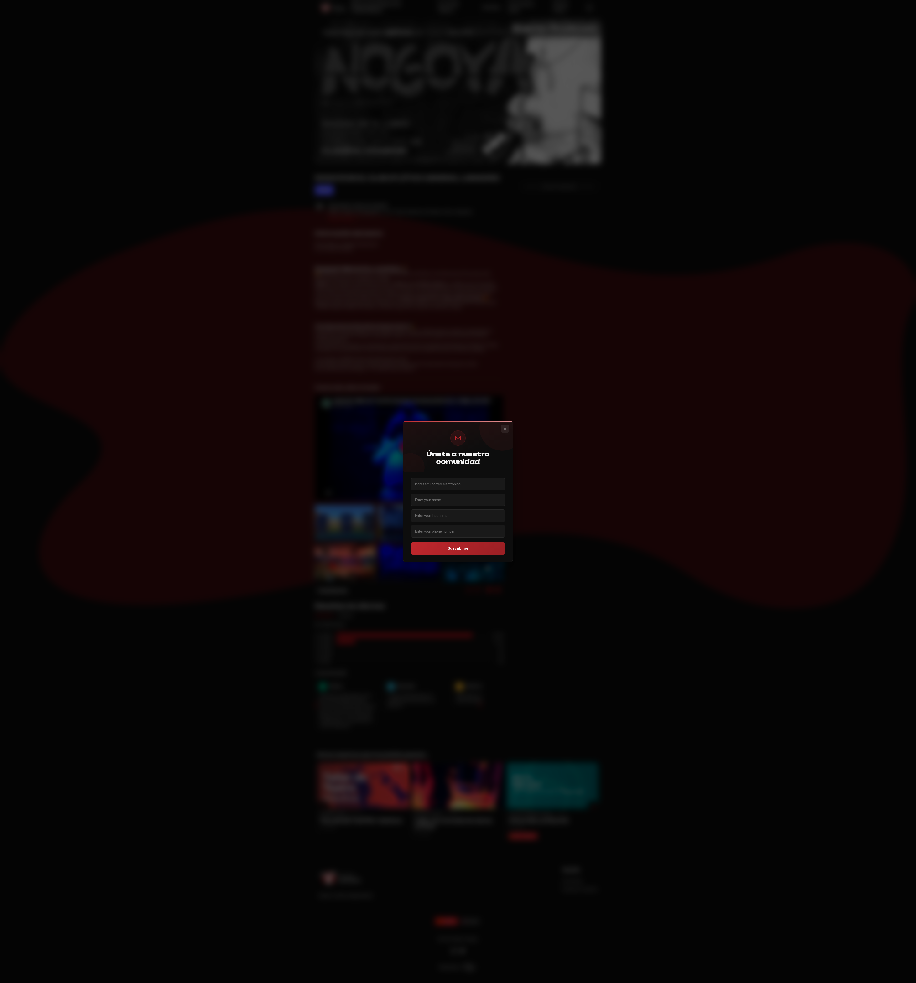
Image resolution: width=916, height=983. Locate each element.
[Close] (505, 429)
